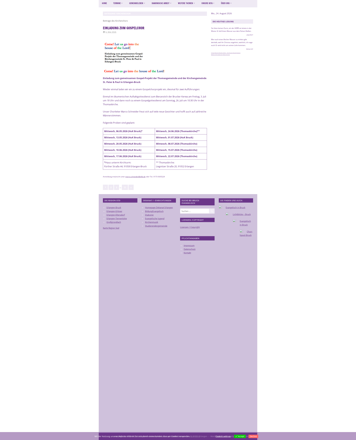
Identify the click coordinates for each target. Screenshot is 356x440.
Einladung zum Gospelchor (123, 28)
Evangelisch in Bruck (235, 207)
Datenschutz (190, 249)
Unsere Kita (207, 3)
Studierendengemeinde (156, 225)
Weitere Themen (185, 3)
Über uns (225, 3)
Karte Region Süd (111, 228)
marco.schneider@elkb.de (135, 176)
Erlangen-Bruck (114, 207)
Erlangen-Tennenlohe (117, 218)
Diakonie (149, 214)
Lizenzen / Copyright (190, 227)
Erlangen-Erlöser (114, 211)
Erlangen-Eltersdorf (116, 214)
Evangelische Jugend (154, 218)
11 (125, 187)
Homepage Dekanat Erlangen (159, 207)
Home (104, 3)
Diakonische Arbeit (160, 3)
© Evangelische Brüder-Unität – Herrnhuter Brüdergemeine (225, 53)
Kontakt (187, 252)
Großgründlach (114, 222)
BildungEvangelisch (154, 211)
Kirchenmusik (151, 222)
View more (195, 436)
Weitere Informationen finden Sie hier (220, 54)
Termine (117, 3)
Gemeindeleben (136, 3)
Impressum (189, 245)
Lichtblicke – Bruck (242, 214)
